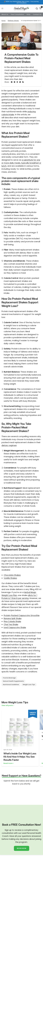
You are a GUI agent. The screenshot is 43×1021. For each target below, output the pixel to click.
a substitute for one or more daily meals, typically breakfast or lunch (21, 163)
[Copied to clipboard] (23, 82)
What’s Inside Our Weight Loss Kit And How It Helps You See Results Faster (20, 756)
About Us (5, 14)
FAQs (28, 14)
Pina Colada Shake (12, 621)
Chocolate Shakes (12, 575)
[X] (14, 82)
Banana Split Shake (13, 618)
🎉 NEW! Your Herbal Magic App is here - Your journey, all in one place (21, 2)
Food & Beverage (9, 678)
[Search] (36, 9)
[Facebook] (11, 82)
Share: (6, 82)
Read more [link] (8, 763)
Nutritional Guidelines (11, 685)
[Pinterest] (17, 82)
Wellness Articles (13, 21)
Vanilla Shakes (10, 578)
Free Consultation (17, 14)
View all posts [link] (7, 705)
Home (4, 21)
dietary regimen (9, 445)
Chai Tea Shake (11, 624)
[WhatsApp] (20, 82)
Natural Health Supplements (13, 681)
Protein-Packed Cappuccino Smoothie (22, 615)
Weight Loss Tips (29, 685)
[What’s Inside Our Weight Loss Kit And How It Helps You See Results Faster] (20, 728)
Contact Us (37, 14)
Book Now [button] (21, 848)
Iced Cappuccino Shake (15, 627)
